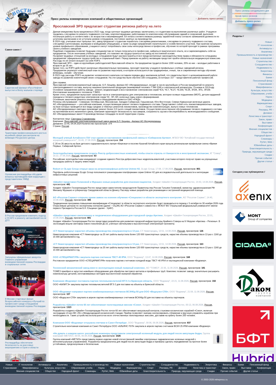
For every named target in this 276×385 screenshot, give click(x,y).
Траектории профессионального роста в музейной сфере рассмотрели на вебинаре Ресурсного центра (25, 135)
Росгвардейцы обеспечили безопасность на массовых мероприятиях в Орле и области (21, 345)
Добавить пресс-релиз (210, 18)
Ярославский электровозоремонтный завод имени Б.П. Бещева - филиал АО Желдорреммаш (112, 121)
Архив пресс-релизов (246, 16)
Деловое (267, 113)
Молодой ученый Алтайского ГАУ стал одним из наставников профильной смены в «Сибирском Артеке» (112, 138)
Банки (269, 77)
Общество (266, 132)
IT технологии (265, 45)
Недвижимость (264, 68)
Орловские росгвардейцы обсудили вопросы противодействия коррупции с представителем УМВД (25, 176)
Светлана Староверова (83, 119)
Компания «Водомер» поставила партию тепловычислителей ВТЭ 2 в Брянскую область (102, 281)
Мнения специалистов (260, 129)
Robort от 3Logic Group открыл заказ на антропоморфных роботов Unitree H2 (96, 169)
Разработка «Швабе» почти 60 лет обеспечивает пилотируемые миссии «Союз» (97, 305)
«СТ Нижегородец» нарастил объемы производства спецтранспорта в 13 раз (96, 231)
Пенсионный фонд (262, 80)
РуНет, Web (266, 142)
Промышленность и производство (254, 55)
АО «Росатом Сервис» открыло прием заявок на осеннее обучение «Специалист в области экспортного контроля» (117, 197)
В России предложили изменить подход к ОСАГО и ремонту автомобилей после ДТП (25, 218)
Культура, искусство (261, 90)
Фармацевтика (264, 103)
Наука (269, 97)
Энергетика (266, 71)
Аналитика (266, 51)
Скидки (268, 155)
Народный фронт (263, 135)
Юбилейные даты (263, 145)
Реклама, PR (265, 110)
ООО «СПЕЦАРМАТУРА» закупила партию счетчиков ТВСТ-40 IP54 (89, 257)
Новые (268, 42)
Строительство (264, 61)
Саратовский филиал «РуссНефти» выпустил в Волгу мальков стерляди (24, 89)
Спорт (269, 106)
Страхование (265, 84)
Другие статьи (264, 161)
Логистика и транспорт (260, 116)
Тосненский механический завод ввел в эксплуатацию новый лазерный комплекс (99, 268)
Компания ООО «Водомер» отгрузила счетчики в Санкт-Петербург (90, 322)
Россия (65, 126)
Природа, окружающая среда (257, 151)
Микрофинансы (264, 87)
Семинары (266, 139)
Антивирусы (265, 48)
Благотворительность (261, 148)
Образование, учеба (261, 93)
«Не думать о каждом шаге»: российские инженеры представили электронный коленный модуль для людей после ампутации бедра (127, 333)
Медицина (267, 100)
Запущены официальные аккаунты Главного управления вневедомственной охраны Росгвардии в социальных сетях (25, 261)
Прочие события (263, 158)
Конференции (265, 126)
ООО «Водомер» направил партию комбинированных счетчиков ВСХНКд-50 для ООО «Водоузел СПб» (110, 291)
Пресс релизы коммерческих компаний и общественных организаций (96, 18)
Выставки (267, 122)
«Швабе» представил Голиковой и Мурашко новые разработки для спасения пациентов (102, 182)
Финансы (267, 74)
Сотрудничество (263, 64)
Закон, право (265, 119)
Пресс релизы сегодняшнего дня (252, 10)
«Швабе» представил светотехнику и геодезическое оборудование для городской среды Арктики (108, 215)
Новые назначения (262, 58)
